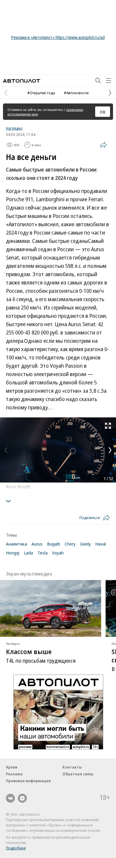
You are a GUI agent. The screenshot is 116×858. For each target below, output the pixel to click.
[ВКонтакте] (10, 798)
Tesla (42, 553)
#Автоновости (76, 92)
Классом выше (29, 651)
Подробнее (16, 848)
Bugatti (53, 544)
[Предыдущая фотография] (6, 450)
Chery (70, 544)
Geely (85, 544)
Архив (11, 767)
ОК (103, 112)
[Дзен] (22, 798)
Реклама (14, 774)
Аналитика (16, 544)
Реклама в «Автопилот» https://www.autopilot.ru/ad (58, 37)
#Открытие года (41, 92)
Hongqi (12, 553)
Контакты (72, 767)
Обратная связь (77, 774)
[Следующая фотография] (110, 450)
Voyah (58, 553)
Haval (100, 544)
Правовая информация (28, 780)
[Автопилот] (21, 80)
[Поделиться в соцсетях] (103, 144)
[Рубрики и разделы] (108, 80)
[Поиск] (98, 80)
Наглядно (14, 128)
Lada (28, 553)
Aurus (37, 544)
